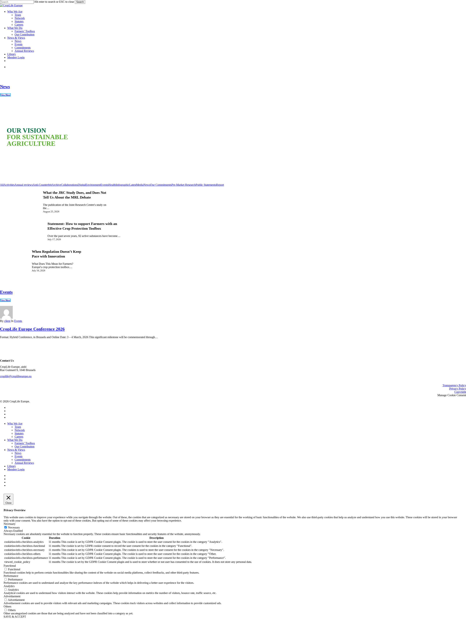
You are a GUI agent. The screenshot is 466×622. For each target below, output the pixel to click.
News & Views (16, 449)
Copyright (460, 391)
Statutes (19, 433)
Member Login (16, 469)
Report (220, 184)
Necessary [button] (9, 523)
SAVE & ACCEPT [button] (15, 616)
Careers (19, 436)
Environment (93, 184)
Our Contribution (24, 446)
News (5, 86)
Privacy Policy (457, 388)
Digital (82, 184)
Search (80, 2)
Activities (9, 184)
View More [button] (5, 95)
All (2, 184)
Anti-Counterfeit (42, 184)
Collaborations (69, 184)
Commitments (23, 459)
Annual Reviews (24, 462)
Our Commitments (160, 184)
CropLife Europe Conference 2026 (32, 329)
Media (139, 184)
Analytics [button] (9, 586)
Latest (132, 184)
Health (112, 184)
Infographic (122, 184)
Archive (56, 184)
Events (104, 184)
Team (18, 426)
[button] (13, 148)
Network (20, 430)
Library (11, 466)
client (7, 320)
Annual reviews (24, 184)
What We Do (14, 439)
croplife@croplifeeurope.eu (15, 376)
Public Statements (206, 184)
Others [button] (7, 606)
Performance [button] (11, 575)
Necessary (14, 527)
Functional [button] (10, 565)
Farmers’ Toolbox (25, 443)
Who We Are (14, 423)
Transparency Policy (454, 385)
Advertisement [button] (12, 596)
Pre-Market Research (183, 184)
